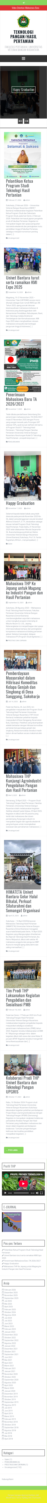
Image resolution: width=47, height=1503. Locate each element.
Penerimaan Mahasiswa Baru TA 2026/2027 (21, 399)
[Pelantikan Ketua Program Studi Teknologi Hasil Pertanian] (22, 155)
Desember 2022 (11, 1335)
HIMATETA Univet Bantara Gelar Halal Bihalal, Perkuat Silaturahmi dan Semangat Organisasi (23, 901)
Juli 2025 (8, 1301)
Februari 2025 (10, 1309)
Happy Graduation (23, 89)
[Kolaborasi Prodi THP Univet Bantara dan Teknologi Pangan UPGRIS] (22, 1065)
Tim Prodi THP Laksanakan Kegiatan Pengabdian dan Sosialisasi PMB (23, 997)
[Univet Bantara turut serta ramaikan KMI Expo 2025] (22, 261)
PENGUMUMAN (14, 442)
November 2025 (11, 1295)
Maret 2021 (9, 1366)
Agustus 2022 (10, 1343)
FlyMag (25, 1498)
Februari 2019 (10, 1419)
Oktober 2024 (10, 1312)
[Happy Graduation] (22, 476)
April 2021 (8, 1363)
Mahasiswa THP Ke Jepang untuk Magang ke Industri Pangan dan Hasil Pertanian (24, 590)
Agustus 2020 (10, 1383)
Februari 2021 (10, 1368)
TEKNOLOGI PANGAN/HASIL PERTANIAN (23, 36)
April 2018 (8, 1439)
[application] (23, 1183)
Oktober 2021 (10, 1352)
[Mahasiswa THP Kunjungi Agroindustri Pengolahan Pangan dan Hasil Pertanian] (22, 761)
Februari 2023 (10, 1329)
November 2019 (11, 1397)
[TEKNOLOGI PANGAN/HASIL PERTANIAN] (23, 22)
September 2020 (11, 1380)
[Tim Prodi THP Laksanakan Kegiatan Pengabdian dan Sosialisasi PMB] (22, 974)
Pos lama (11, 1150)
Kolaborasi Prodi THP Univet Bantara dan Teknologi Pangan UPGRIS (22, 1085)
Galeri (10, 544)
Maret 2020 (9, 1388)
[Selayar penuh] (41, 1193)
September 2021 (11, 1354)
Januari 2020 (9, 1391)
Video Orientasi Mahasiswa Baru (25, 7)
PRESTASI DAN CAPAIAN (17, 640)
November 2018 (11, 1422)
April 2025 (8, 1307)
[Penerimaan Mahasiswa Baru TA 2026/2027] (22, 366)
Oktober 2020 (10, 1377)
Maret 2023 (9, 1326)
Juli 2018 (8, 1433)
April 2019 (8, 1413)
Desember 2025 (11, 1293)
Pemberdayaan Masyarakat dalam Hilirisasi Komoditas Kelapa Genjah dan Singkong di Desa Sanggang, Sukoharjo (23, 684)
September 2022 (11, 1340)
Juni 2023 (8, 1324)
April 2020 (8, 1385)
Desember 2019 (11, 1394)
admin (27, 200)
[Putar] (5, 1193)
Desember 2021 (11, 1349)
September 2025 (11, 1298)
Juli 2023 (8, 1321)
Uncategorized (13, 238)
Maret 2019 (9, 1416)
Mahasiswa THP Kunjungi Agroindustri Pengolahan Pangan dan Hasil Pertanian (23, 783)
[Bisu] (37, 1193)
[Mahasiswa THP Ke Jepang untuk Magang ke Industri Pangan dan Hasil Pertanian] (22, 567)
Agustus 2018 (10, 1430)
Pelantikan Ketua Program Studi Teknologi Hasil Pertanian (19, 188)
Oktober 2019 (10, 1399)
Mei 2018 (8, 1436)
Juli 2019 (8, 1408)
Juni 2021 (8, 1357)
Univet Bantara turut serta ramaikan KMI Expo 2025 (22, 282)
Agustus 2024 (10, 1315)
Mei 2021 (8, 1360)
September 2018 (11, 1427)
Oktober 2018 (10, 1425)
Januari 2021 (9, 1371)
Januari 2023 (9, 1332)
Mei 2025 (8, 1304)
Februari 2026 (10, 1290)
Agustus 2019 (10, 1405)
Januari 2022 (9, 1346)
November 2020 (11, 1374)
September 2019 (11, 1402)
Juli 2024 (8, 1318)
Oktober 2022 (10, 1338)
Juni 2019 (8, 1411)
